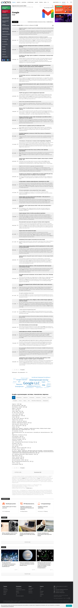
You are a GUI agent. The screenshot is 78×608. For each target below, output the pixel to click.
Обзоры (5, 592)
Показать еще (27, 542)
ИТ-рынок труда (24, 378)
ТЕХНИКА (41, 2)
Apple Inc (14, 408)
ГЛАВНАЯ (14, 2)
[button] (67, 2)
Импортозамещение (6, 34)
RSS (56, 587)
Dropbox (13, 427)
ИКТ (13, 397)
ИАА (29, 400)
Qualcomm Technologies (16, 439)
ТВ (16, 594)
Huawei (13, 416)
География (15, 400)
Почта (14, 381)
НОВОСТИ (18, 2)
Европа (48, 383)
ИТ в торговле (4, 44)
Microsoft (14, 382)
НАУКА (45, 2)
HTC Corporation (15, 430)
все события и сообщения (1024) (29, 25)
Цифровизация (5, 31)
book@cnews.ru (50, 21)
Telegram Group (15, 419)
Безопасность (4, 36)
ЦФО (48, 381)
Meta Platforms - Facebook (17, 406)
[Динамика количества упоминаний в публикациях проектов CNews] (53, 25)
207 (24, 405)
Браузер (19, 384)
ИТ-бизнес (4, 51)
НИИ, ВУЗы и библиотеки (36, 400)
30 (25, 425)
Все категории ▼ (49, 7)
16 (38, 452)
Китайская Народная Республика (41, 377)
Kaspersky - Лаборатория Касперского (19, 422)
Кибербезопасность (33, 386)
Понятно (69, 605)
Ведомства (25, 397)
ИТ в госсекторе (5, 39)
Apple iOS (48, 385)
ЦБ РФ (14, 379)
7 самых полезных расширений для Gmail (27, 309)
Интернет (4, 49)
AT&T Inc (13, 462)
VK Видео (42, 591)
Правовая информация (60, 592)
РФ (43, 385)
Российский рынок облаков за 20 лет (5, 18)
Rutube (41, 592)
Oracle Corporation (15, 458)
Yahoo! (13, 409)
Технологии (38, 397)
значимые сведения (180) (17, 25)
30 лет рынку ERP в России (5, 21)
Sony (13, 446)
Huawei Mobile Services (16, 437)
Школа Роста (4, 14)
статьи (38, 478)
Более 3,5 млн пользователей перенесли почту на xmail (30, 101)
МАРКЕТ (36, 2)
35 (30, 422)
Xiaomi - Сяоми (15, 444)
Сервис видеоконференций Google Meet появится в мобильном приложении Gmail (35, 340)
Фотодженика (46, 387)
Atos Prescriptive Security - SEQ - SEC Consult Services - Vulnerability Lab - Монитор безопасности (31, 432)
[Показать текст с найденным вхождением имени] (37, 25)
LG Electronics (14, 440)
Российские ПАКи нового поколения (5, 29)
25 (22, 430)
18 (36, 442)
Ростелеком (14, 443)
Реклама (30, 589)
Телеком (3, 46)
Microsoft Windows (29, 387)
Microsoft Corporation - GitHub (18, 459)
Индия (14, 378)
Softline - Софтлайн (16, 457)
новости (23, 478)
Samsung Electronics (16, 415)
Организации (19, 397)
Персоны (49, 397)
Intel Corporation (15, 436)
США (43, 382)
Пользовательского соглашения (7, 606)
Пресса (25, 400)
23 (12, 433)
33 (27, 424)
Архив (4, 594)
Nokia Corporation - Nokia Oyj (17, 424)
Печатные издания (20, 595)
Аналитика (24, 2)
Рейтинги (4, 54)
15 (21, 455)
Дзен (41, 595)
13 (19, 462)
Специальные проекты (20, 589)
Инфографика (5, 56)
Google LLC (31, 383)
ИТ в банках (4, 41)
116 (22, 411)
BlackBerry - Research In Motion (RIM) (19, 447)
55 (27, 418)
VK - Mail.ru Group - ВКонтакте (18, 418)
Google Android (21, 380)
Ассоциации (31, 397)
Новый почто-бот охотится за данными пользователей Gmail (31, 166)
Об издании (31, 588)
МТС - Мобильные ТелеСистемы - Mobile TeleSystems (22, 454)
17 (30, 447)
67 (24, 415)
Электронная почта (38, 379)
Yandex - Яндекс (15, 411)
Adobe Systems (15, 455)
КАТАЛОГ (63, 2)
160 (26, 406)
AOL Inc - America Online (17, 425)
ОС (19, 382)
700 (20, 404)
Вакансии (30, 591)
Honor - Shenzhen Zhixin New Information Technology (22, 442)
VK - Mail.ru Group (15, 412)
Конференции (19, 588)
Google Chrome (39, 387)
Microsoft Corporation (16, 405)
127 (20, 408)
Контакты (30, 592)
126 (18, 409)
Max (41, 588)
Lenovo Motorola (15, 464)
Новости (5, 588)
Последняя (22, 369)
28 (33, 429)
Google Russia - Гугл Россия (17, 434)
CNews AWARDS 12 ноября (5, 11)
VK (40, 589)
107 (23, 412)
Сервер (48, 386)
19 (25, 439)
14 (32, 461)
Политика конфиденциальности (61, 589)
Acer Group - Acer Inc (16, 449)
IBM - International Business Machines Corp (20, 461)
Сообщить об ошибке (59, 591)
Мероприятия (45, 400)
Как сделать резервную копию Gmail (26, 293)
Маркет (17, 591)
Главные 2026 (5, 25)
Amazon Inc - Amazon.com (17, 421)
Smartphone (19, 386)
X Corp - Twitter (15, 414)
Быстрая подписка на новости (61, 586)
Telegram (42, 594)
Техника (17, 592)
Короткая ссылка (18, 472)
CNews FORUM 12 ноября (5, 8)
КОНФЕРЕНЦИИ (30, 2)
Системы (44, 397)
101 (22, 414)
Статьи (20, 400)
